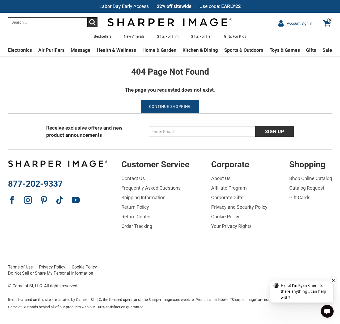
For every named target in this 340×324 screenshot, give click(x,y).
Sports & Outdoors (243, 50)
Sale (327, 50)
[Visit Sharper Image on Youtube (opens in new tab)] (76, 200)
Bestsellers (103, 36)
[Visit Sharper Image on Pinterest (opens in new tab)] (44, 200)
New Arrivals (134, 36)
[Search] (92, 22)
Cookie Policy (84, 267)
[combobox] (52, 22)
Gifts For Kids (235, 36)
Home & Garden (159, 50)
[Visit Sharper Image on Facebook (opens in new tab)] (12, 200)
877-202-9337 (35, 184)
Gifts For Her (201, 36)
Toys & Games (285, 50)
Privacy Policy (52, 267)
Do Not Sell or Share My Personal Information (50, 273)
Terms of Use (20, 267)
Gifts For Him (167, 36)
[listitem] (170, 6)
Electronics (20, 50)
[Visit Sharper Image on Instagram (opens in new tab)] (28, 200)
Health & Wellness (116, 50)
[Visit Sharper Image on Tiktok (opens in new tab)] (60, 200)
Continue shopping (170, 106)
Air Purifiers (51, 50)
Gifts (311, 50)
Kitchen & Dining (200, 50)
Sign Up (274, 131)
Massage (80, 50)
